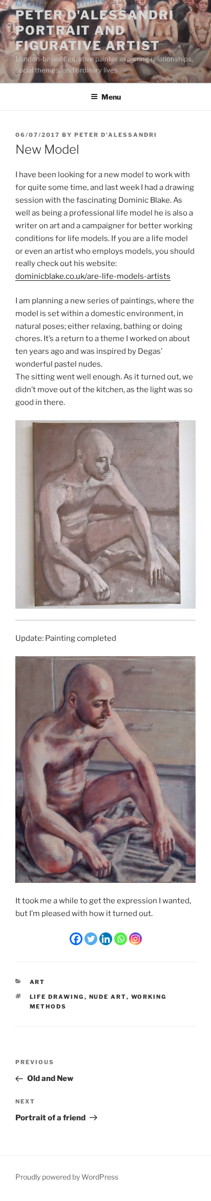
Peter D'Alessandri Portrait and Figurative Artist (94, 30)
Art (38, 982)
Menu (111, 96)
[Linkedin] (105, 938)
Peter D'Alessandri (115, 134)
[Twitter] (91, 938)
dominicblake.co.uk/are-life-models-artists (93, 276)
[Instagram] (135, 938)
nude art (107, 996)
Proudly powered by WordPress (66, 1176)
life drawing (57, 996)
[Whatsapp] (120, 938)
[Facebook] (76, 938)
